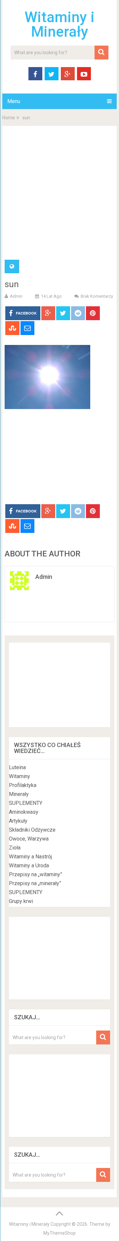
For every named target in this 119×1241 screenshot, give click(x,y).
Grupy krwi (21, 901)
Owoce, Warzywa (29, 839)
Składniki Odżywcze (32, 830)
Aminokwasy (23, 812)
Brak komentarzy (97, 296)
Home (8, 117)
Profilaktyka (22, 785)
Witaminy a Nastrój (30, 856)
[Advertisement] (59, 196)
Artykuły (18, 821)
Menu (13, 101)
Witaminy (19, 776)
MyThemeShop (59, 1233)
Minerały (19, 794)
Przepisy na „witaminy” (35, 874)
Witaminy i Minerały (59, 24)
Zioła (14, 848)
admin (16, 296)
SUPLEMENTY (25, 803)
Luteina (17, 767)
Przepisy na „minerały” (35, 883)
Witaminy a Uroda (29, 865)
